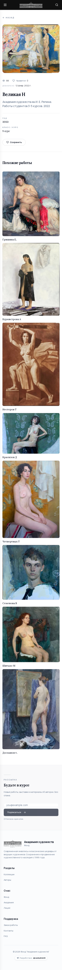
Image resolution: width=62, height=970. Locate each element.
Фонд (6, 896)
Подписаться (14, 812)
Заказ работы (11, 925)
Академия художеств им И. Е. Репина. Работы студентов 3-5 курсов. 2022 (27, 104)
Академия (9, 902)
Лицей (7, 907)
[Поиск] (57, 5)
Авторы (7, 879)
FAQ (6, 936)
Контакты (8, 930)
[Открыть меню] (5, 5)
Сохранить (16, 142)
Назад (10, 17)
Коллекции (9, 874)
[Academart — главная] (31, 5)
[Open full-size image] (31, 48)
